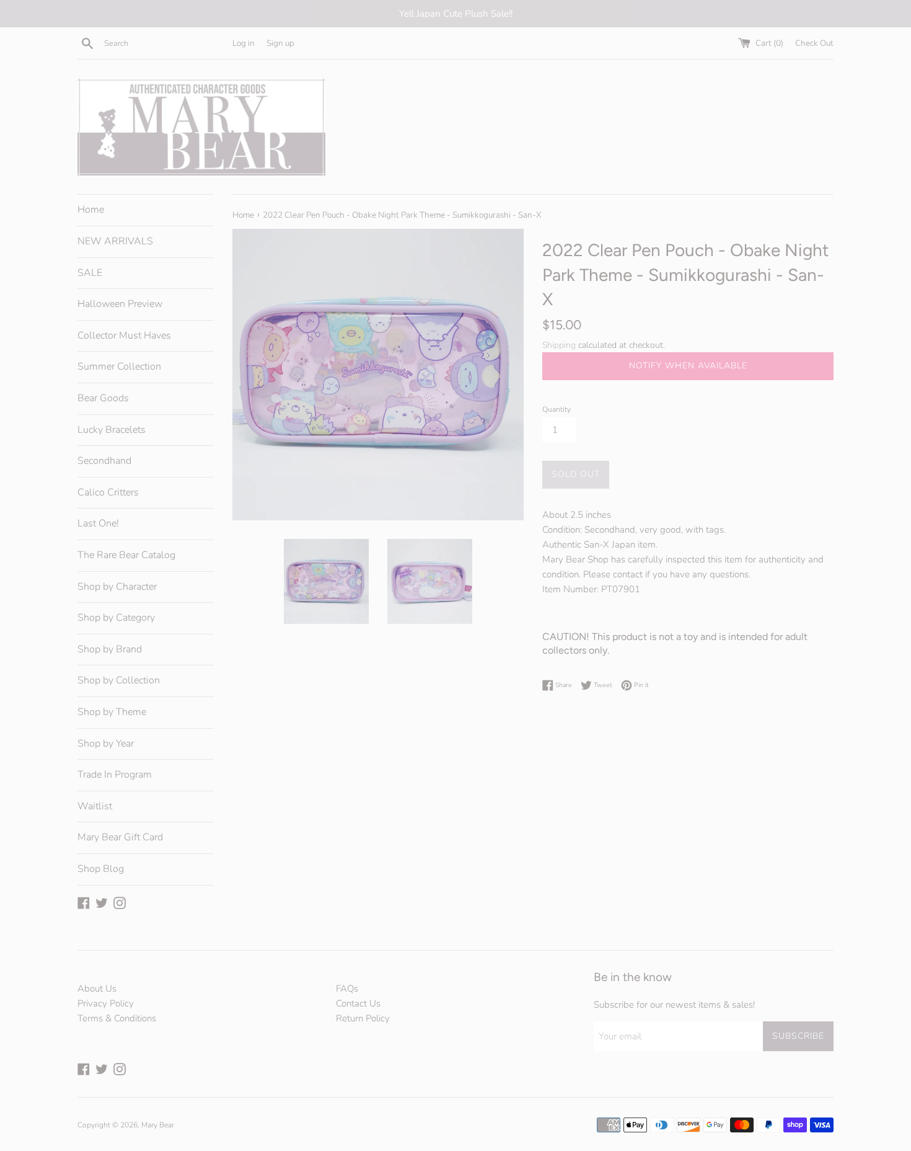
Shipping (559, 345)
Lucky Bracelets (111, 430)
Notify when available (688, 365)
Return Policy (363, 1018)
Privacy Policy (105, 1003)
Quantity (556, 409)
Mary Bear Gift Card (120, 837)
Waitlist (94, 806)
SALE (89, 273)
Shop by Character (117, 586)
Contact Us (358, 1003)
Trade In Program (114, 774)
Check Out (814, 43)
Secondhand (104, 461)
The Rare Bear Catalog (126, 555)
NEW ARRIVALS (115, 241)
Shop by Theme (111, 712)
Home (90, 209)
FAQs (347, 988)
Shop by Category (116, 617)
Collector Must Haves (124, 335)
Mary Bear (157, 1125)
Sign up (280, 43)
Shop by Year (105, 743)
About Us (97, 988)
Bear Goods (103, 398)
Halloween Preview (119, 304)
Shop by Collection (118, 680)
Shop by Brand (109, 649)
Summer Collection (119, 366)
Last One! (98, 523)
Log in (243, 43)
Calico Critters (108, 492)
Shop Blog (100, 869)
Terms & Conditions (116, 1018)
